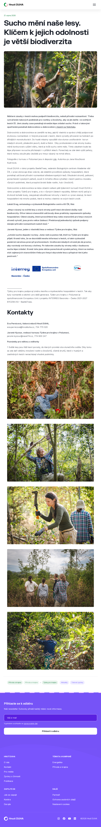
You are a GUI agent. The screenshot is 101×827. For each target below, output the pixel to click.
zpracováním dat (30, 723)
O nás (6, 762)
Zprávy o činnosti (12, 776)
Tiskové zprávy (77, 682)
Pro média (8, 771)
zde (55, 159)
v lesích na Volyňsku (65, 127)
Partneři (56, 795)
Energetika (57, 762)
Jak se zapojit (10, 795)
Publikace (8, 781)
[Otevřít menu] (94, 4)
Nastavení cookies (61, 804)
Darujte (7, 804)
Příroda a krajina (15, 682)
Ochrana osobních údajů (64, 799)
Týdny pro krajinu (49, 682)
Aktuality (64, 682)
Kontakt (7, 767)
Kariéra (7, 799)
